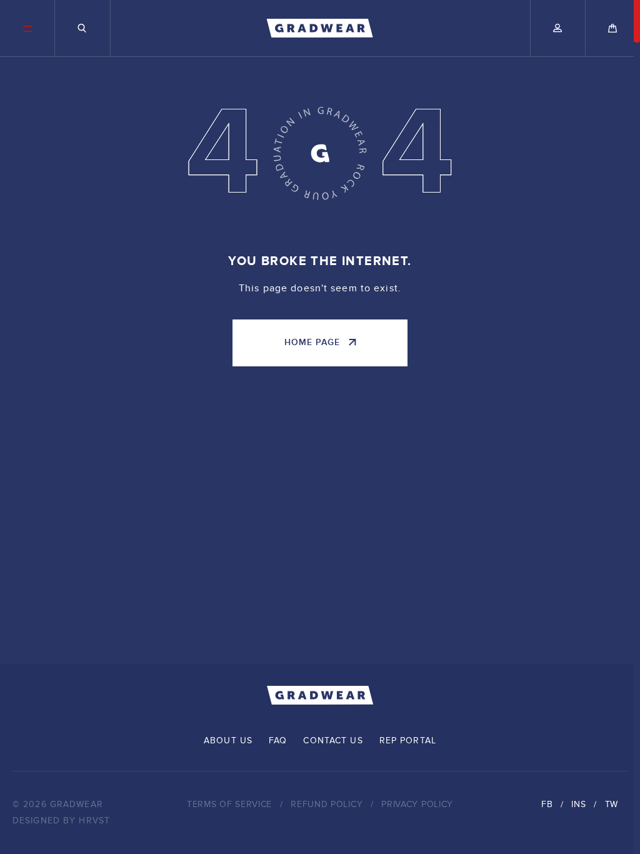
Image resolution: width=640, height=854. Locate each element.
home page (312, 342)
